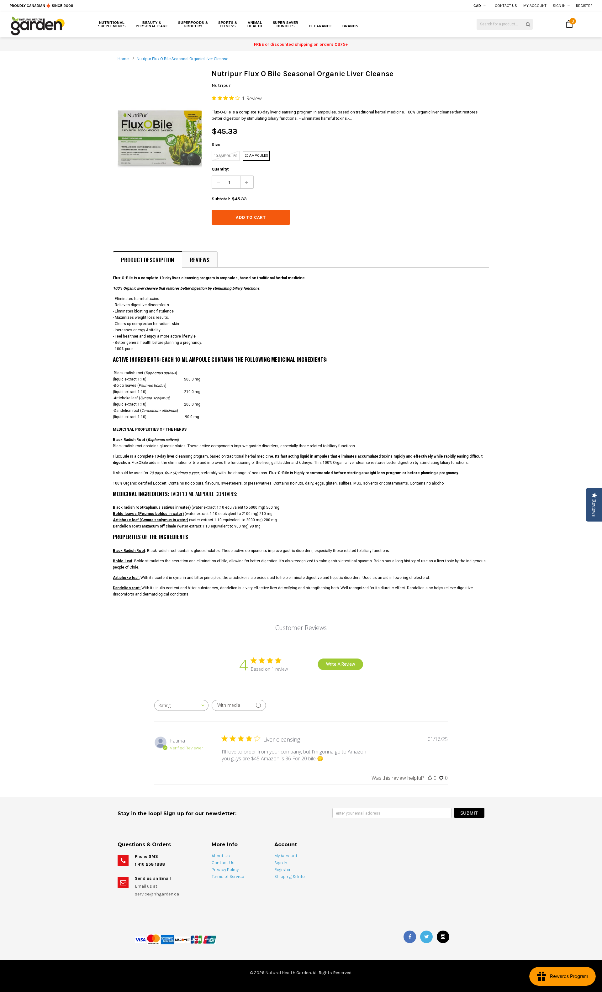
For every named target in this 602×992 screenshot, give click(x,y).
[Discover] (182, 939)
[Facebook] (410, 937)
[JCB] (196, 939)
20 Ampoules (256, 156)
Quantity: (220, 169)
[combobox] (181, 705)
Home (123, 58)
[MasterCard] (153, 939)
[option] (111, 6)
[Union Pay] (209, 939)
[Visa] (140, 939)
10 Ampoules (225, 156)
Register (584, 5)
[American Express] (167, 939)
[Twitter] (426, 937)
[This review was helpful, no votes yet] (430, 777)
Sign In (559, 5)
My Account (535, 5)
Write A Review (340, 664)
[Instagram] (443, 937)
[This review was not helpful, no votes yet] (441, 777)
